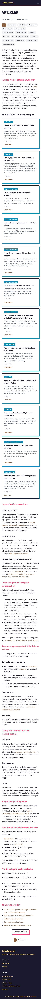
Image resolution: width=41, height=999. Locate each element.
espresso (23, 669)
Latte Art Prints (31, 40)
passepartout (18, 571)
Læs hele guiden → (20, 932)
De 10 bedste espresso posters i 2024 (19, 285)
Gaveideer (32, 32)
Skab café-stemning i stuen (14, 922)
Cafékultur (21, 25)
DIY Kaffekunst (7, 29)
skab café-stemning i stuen (25, 752)
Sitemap (4, 967)
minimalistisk (32, 666)
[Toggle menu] (37, 2)
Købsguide (34, 36)
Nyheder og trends (8, 44)
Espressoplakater (20, 29)
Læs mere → (8, 145)
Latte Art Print (20, 40)
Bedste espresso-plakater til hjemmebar (19, 915)
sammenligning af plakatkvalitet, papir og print (21, 640)
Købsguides (11, 25)
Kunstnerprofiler (8, 40)
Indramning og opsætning (20, 36)
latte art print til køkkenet (18, 554)
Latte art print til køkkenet (13, 919)
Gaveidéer (6, 36)
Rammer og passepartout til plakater (17, 925)
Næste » (23, 940)
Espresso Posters (8, 32)
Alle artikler (5, 963)
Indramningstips (21, 32)
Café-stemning (32, 25)
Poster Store (9, 839)
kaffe (35, 87)
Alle (4, 25)
